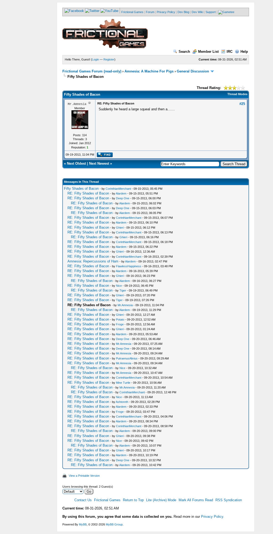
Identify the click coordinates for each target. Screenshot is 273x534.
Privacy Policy (166, 12)
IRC (229, 52)
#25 (242, 104)
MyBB (83, 524)
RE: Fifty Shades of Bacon (88, 193)
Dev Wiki (197, 12)
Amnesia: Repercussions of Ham (92, 261)
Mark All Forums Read (196, 500)
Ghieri (120, 227)
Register (108, 59)
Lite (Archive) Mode (161, 500)
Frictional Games (132, 12)
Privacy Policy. (212, 517)
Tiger (122, 290)
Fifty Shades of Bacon (81, 189)
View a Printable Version (84, 475)
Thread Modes (237, 94)
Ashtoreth (122, 401)
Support (211, 12)
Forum (150, 12)
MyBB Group (114, 524)
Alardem (121, 193)
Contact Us (83, 500)
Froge (120, 324)
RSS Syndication (228, 500)
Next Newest (99, 163)
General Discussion (193, 71)
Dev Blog (183, 12)
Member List (208, 52)
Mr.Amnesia (125, 305)
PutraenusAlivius (127, 358)
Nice (119, 285)
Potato (120, 319)
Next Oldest (76, 163)
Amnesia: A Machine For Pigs (149, 71)
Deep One (122, 198)
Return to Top (133, 500)
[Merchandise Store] (226, 12)
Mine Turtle (123, 382)
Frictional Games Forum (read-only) (91, 71)
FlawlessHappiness (128, 266)
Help (244, 52)
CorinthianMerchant (118, 188)
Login (95, 59)
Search (184, 52)
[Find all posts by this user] (105, 156)
